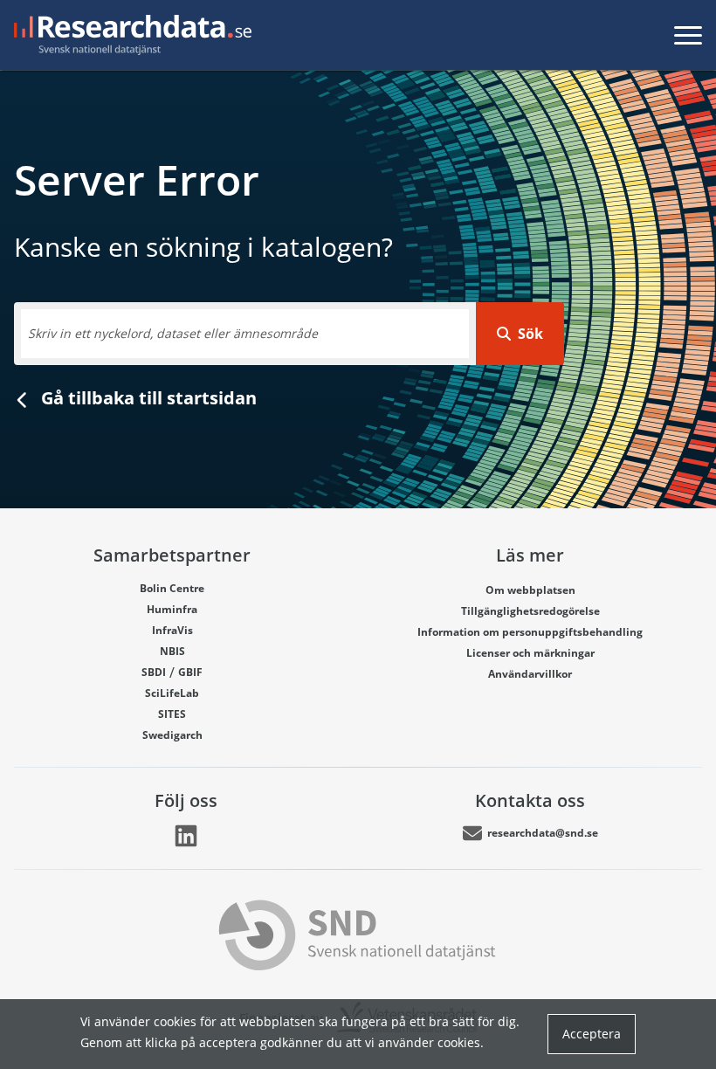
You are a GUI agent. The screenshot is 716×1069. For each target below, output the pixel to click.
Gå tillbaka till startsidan (147, 398)
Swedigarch (172, 735)
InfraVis (172, 630)
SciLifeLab (172, 693)
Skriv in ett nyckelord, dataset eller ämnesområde (173, 333)
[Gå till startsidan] (129, 35)
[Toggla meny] (688, 35)
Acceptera (591, 1033)
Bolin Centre (172, 588)
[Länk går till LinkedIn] (186, 836)
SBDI (153, 672)
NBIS (172, 651)
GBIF (190, 672)
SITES (172, 714)
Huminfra (172, 609)
